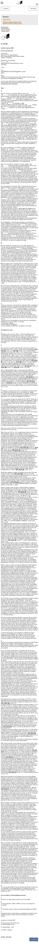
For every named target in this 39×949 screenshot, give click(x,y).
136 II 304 (15, 350)
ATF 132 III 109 (24, 447)
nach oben (8, 937)
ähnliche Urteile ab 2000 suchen (12, 23)
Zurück (34, 939)
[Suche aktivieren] (37, 4)
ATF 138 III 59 (9, 757)
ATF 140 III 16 (30, 377)
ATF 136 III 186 (20, 469)
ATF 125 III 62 (5, 789)
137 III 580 (19, 361)
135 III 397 (16, 367)
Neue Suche (6, 19)
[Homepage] (19, 3)
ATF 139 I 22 (28, 366)
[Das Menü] (2, 3)
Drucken (33, 8)
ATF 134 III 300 (16, 450)
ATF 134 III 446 (12, 540)
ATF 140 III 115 (31, 381)
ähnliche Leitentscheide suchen (12, 22)
